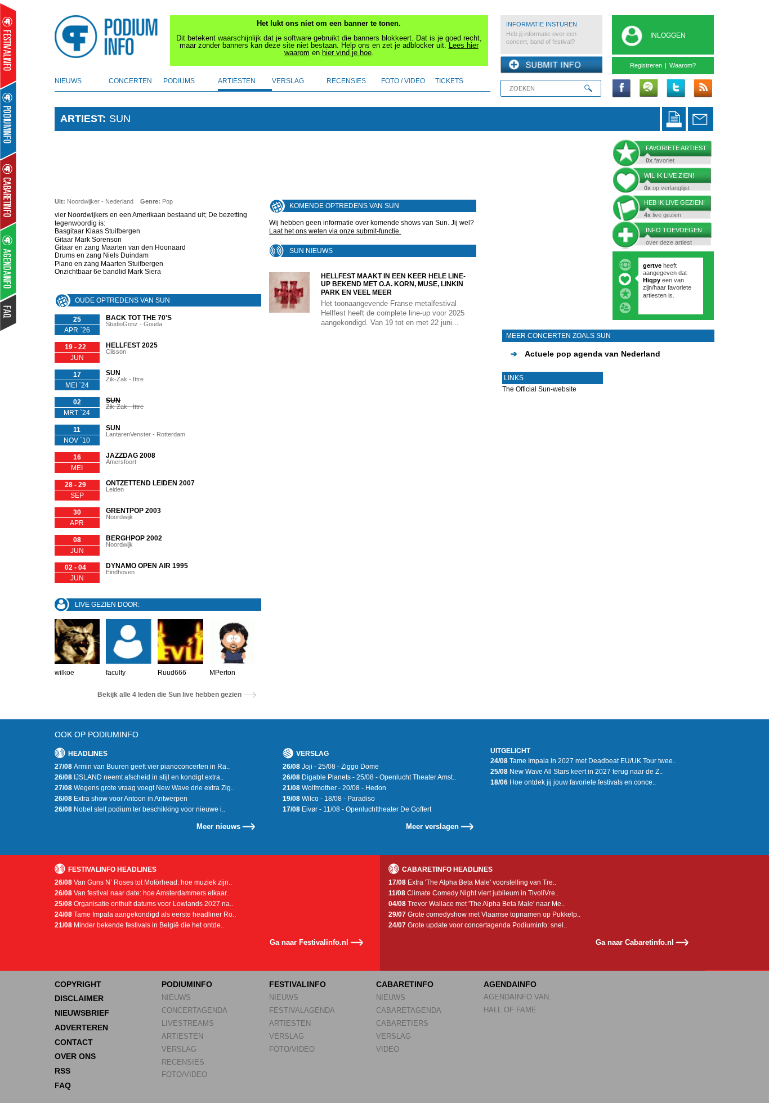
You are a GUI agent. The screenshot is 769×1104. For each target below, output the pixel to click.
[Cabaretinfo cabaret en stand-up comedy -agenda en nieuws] (8, 190)
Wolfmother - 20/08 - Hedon (334, 788)
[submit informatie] (551, 65)
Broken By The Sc (669, 280)
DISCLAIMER (79, 998)
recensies (346, 81)
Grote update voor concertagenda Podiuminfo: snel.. (477, 925)
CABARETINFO (404, 984)
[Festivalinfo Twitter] (675, 88)
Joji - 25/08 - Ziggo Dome (331, 766)
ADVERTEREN (81, 1027)
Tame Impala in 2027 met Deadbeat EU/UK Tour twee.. (583, 761)
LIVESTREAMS (188, 1023)
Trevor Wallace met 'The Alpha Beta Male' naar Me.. (476, 903)
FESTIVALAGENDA (302, 1010)
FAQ (63, 1085)
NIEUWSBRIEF (82, 1012)
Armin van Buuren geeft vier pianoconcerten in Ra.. (142, 766)
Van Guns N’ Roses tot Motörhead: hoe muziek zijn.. (143, 882)
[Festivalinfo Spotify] (648, 88)
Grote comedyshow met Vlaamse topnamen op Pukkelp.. (484, 914)
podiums (179, 81)
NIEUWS (176, 997)
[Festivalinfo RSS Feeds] (702, 88)
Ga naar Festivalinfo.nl (309, 942)
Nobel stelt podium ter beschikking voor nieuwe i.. (140, 809)
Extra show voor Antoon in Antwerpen (121, 798)
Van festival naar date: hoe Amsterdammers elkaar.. (142, 893)
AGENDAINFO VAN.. (518, 997)
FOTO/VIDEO (184, 1074)
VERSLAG (179, 1049)
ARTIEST (81, 118)
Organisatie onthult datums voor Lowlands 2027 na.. (144, 903)
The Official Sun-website (539, 389)
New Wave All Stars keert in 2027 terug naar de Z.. (576, 771)
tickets (449, 81)
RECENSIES (183, 1062)
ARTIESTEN (182, 1036)
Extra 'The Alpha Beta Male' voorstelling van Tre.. (472, 882)
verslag (288, 81)
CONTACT (74, 1042)
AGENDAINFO (510, 984)
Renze (652, 265)
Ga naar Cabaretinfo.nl (635, 942)
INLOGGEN (668, 35)
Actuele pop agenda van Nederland (585, 353)
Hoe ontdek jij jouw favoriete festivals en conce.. (573, 782)
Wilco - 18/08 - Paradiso (329, 798)
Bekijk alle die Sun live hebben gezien (169, 694)
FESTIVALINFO (297, 984)
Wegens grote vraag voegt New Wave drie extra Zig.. (144, 788)
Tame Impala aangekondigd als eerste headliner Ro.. (145, 914)
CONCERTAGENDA (194, 1010)
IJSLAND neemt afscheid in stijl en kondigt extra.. (139, 777)
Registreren (646, 65)
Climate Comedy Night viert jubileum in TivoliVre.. (473, 893)
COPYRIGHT (78, 984)
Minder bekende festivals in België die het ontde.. (139, 925)
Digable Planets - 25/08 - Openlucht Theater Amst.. (369, 777)
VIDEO (387, 1049)
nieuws (68, 81)
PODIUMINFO (187, 984)
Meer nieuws (218, 826)
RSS (62, 1070)
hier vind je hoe (347, 52)
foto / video (403, 81)
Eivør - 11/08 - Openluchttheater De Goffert (357, 809)
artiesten (237, 81)
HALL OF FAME (510, 1010)
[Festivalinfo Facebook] (621, 88)
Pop (167, 201)
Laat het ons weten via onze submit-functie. (335, 231)
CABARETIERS (402, 1023)
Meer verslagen (432, 826)
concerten (130, 81)
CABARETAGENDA (408, 1010)
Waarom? (682, 65)
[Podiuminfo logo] (109, 36)
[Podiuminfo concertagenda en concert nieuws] (8, 120)
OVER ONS (75, 1056)
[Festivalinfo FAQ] (8, 313)
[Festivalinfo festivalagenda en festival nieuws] (8, 46)
